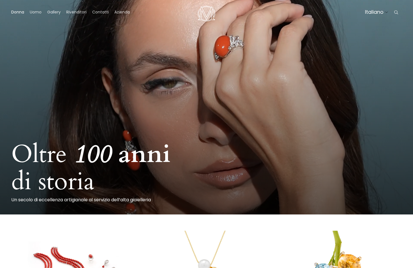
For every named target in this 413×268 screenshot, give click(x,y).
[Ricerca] (396, 12)
